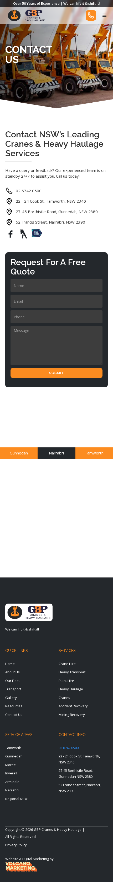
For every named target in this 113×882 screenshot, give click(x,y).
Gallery (11, 697)
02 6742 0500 (69, 747)
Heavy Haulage (71, 689)
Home (10, 663)
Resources (13, 706)
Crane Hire (67, 663)
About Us (12, 672)
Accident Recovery (73, 706)
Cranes (64, 697)
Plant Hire (66, 680)
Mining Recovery (72, 714)
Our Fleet (12, 680)
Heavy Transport (72, 672)
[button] (104, 15)
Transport (13, 689)
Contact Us (13, 714)
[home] (25, 15)
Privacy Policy (16, 845)
